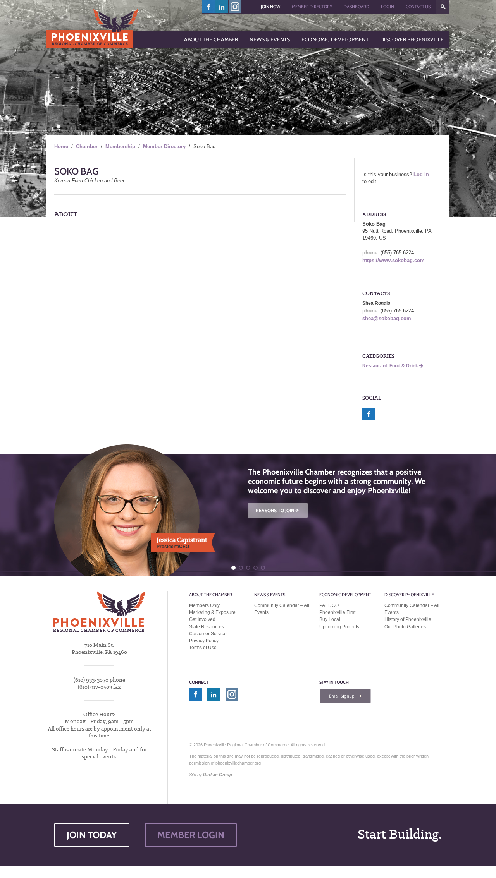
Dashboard (356, 6)
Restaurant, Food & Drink (390, 366)
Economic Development (345, 594)
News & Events (269, 594)
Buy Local (329, 619)
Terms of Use (203, 647)
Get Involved (202, 619)
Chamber (87, 146)
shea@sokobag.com (386, 318)
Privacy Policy (204, 640)
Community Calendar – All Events (281, 609)
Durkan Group (217, 774)
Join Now (270, 6)
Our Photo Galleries (405, 626)
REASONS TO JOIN (278, 510)
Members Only (204, 605)
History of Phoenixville (407, 619)
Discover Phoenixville (409, 594)
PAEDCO (329, 605)
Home (61, 146)
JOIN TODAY (92, 834)
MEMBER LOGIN (190, 834)
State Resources (206, 626)
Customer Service (208, 633)
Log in (421, 174)
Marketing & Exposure (212, 612)
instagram (235, 7)
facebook (208, 7)
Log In (387, 6)
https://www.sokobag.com (393, 260)
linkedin (222, 7)
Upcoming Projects (339, 626)
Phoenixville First (337, 612)
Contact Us (418, 6)
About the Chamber (210, 594)
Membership (120, 146)
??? (443, 7)
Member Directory (312, 6)
